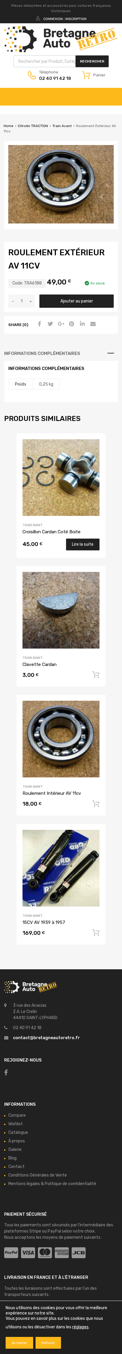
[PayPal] (11, 1253)
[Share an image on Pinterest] (71, 324)
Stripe (35, 1231)
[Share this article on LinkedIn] (81, 324)
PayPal (54, 1231)
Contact (16, 1166)
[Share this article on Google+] (60, 324)
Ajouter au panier (76, 301)
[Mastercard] (45, 1253)
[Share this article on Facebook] (39, 324)
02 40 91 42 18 (53, 78)
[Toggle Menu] (114, 94)
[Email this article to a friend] (92, 324)
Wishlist (15, 1123)
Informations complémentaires (42, 353)
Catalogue (18, 1132)
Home (8, 126)
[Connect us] (6, 1072)
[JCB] (79, 1253)
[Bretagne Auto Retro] (61, 50)
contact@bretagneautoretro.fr (46, 1037)
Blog (12, 1158)
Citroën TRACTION (33, 126)
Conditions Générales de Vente (37, 1175)
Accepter (19, 1343)
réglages (80, 1327)
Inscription (75, 19)
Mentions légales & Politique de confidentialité (52, 1183)
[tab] (61, 353)
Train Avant (62, 126)
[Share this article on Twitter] (49, 324)
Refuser (48, 1343)
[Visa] (28, 1253)
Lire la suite (83, 544)
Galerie (15, 1149)
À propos (16, 1141)
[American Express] (62, 1253)
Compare (17, 1115)
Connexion (53, 19)
